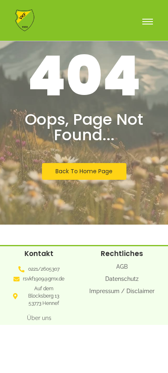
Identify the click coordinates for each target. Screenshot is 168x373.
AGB (122, 266)
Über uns (39, 318)
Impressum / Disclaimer (122, 291)
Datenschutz (122, 279)
